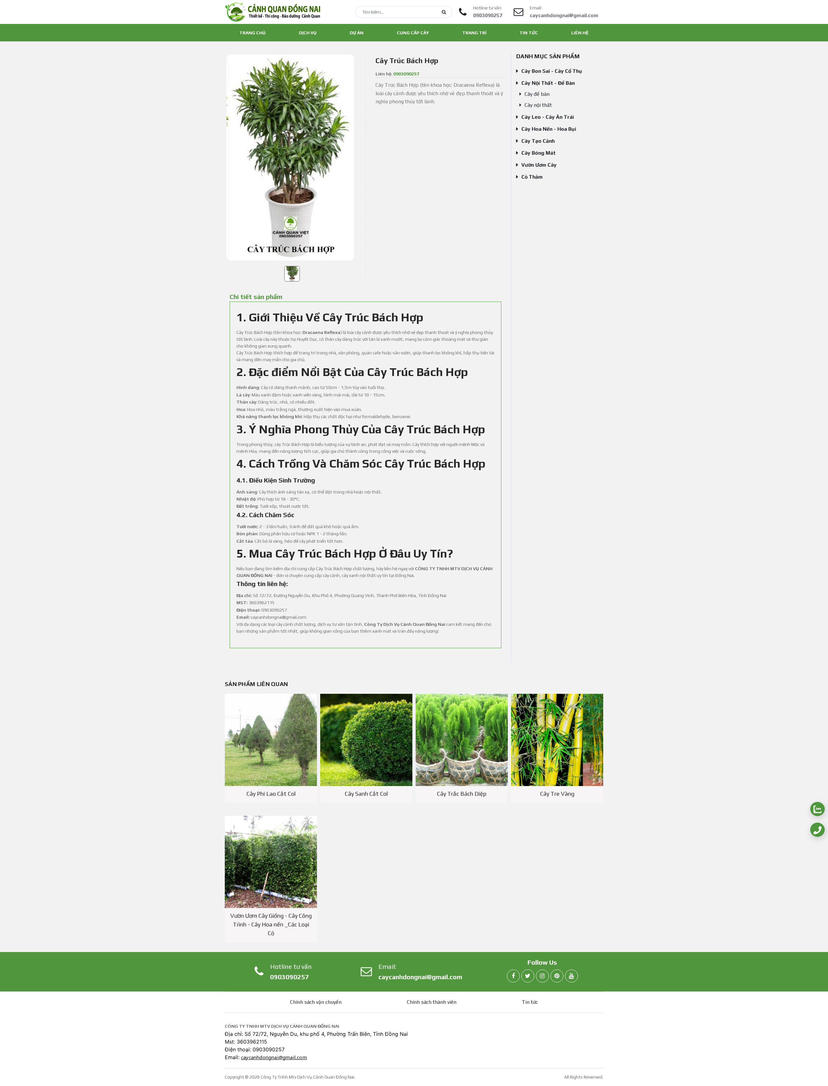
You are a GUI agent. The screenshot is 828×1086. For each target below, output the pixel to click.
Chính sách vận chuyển (316, 1002)
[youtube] (571, 976)
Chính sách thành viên (431, 1002)
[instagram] (542, 976)
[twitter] (527, 976)
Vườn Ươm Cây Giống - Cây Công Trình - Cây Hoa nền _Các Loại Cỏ (271, 924)
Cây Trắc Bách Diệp (461, 793)
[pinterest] (556, 976)
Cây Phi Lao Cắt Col (271, 793)
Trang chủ (252, 32)
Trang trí (474, 32)
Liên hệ (580, 32)
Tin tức (528, 32)
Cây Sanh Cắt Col (366, 793)
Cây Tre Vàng (557, 793)
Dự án (357, 32)
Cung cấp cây (413, 32)
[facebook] (513, 976)
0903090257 (487, 15)
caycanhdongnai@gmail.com (564, 15)
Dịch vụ (308, 32)
